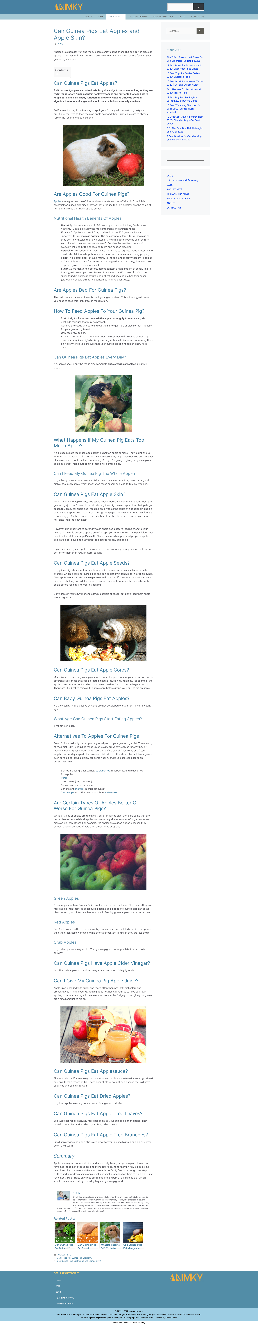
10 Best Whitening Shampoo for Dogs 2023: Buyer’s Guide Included (184, 109)
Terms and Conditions (122, 1323)
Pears (64, 777)
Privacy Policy (139, 1323)
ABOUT (182, 16)
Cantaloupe (67, 792)
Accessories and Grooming (183, 180)
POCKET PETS (116, 16)
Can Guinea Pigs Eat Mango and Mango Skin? (79, 1261)
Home (58, 1280)
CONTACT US (197, 16)
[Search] (198, 6)
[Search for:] (182, 31)
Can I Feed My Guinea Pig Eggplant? (74, 1258)
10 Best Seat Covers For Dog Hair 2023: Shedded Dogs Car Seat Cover (185, 120)
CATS (100, 16)
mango (79, 788)
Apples (57, 201)
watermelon (111, 792)
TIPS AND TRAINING (138, 16)
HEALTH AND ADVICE (163, 16)
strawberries (103, 770)
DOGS (86, 16)
